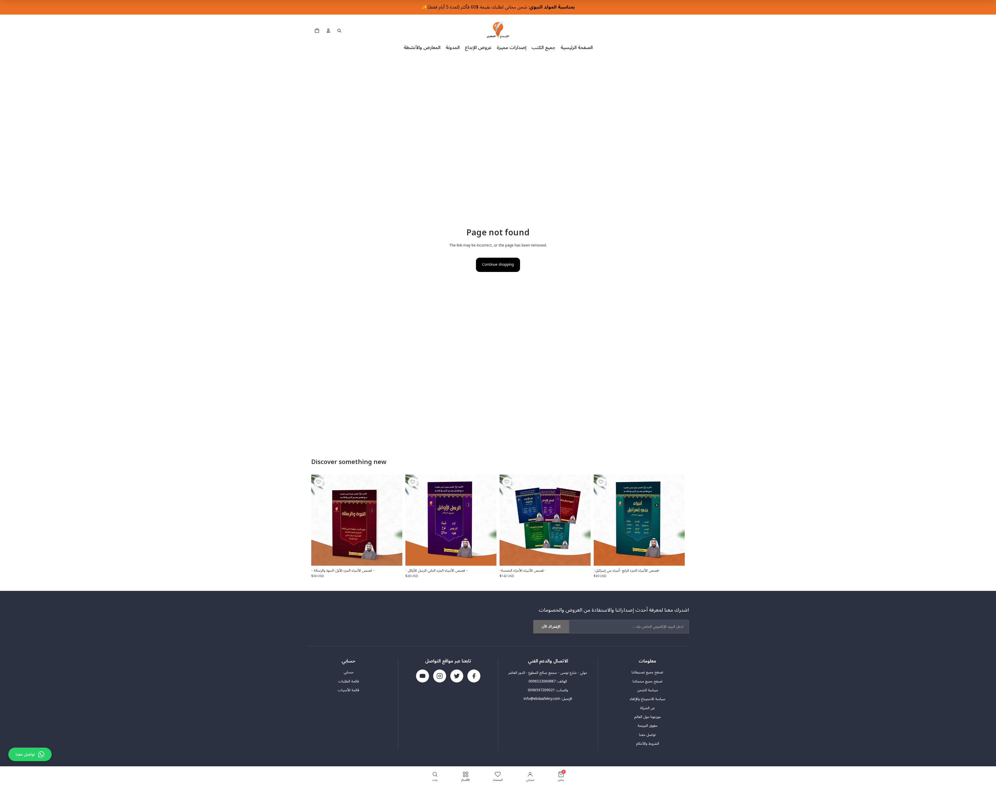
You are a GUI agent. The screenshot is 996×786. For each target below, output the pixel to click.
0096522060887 (542, 681)
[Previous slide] (507, 520)
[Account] (328, 30)
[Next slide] (583, 520)
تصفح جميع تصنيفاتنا (647, 672)
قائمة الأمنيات (348, 690)
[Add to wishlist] (318, 482)
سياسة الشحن (647, 690)
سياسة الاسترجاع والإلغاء (647, 699)
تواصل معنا (647, 735)
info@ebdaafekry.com (542, 698)
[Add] (394, 557)
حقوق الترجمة (648, 726)
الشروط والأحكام (647, 744)
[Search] (339, 30)
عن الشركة (647, 708)
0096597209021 (541, 690)
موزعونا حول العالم (647, 717)
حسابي (349, 672)
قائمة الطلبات (348, 681)
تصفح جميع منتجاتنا (647, 681)
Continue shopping (498, 264)
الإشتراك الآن (551, 626)
